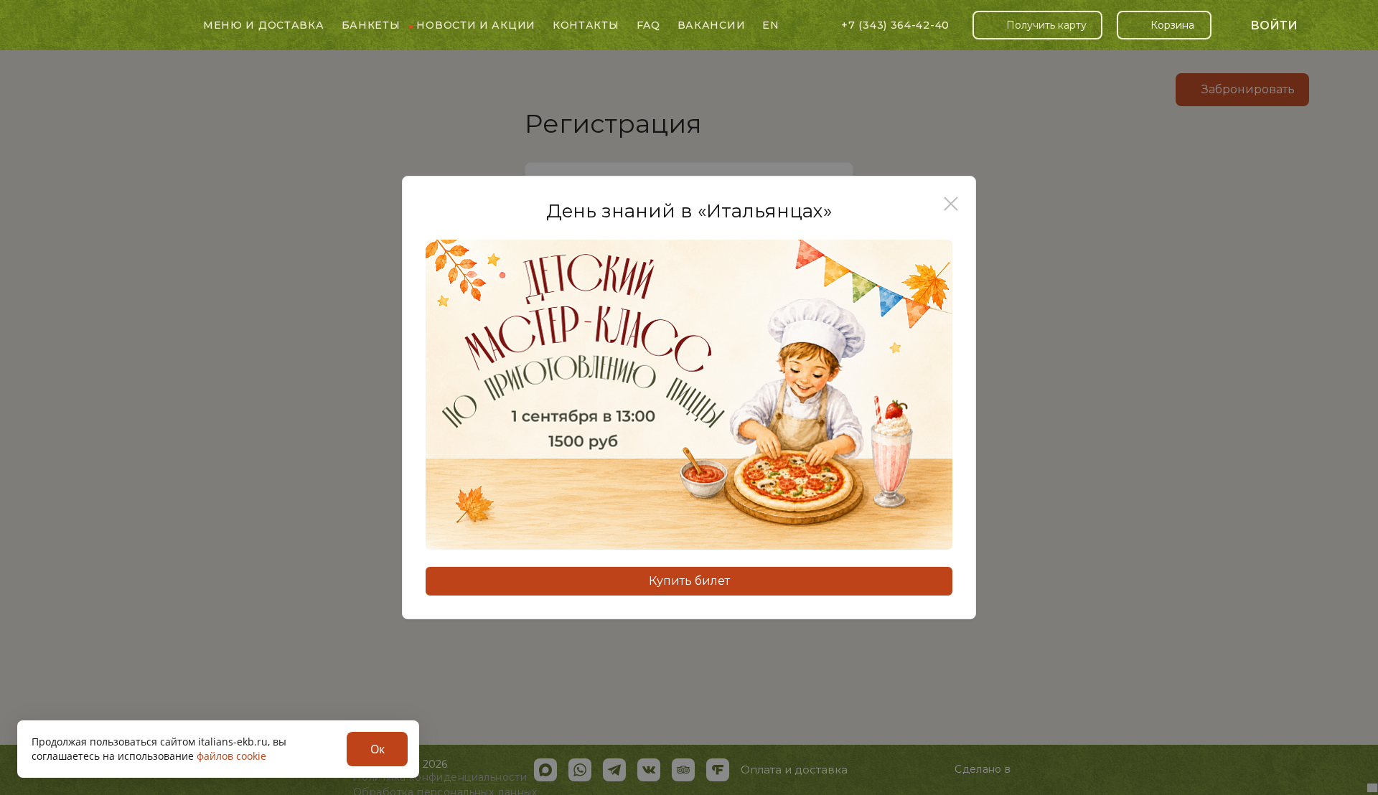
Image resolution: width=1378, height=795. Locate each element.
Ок (377, 749)
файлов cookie (231, 756)
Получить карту (1046, 25)
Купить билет (689, 581)
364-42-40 (895, 25)
